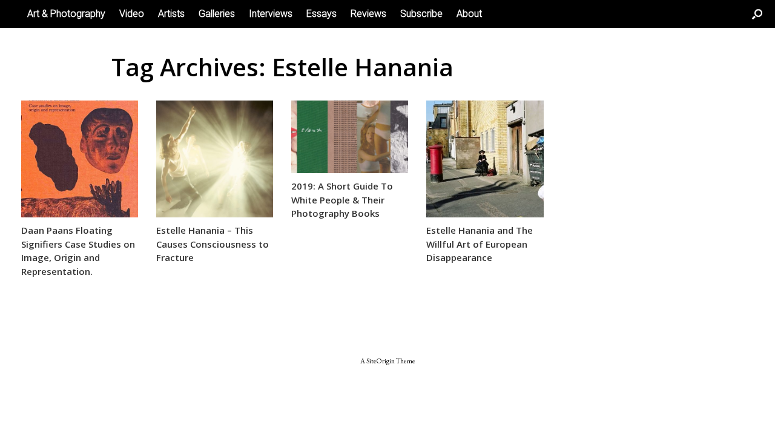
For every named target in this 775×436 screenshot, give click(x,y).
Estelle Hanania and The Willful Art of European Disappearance (479, 243)
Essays (321, 13)
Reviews (368, 13)
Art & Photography (66, 13)
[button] (757, 14)
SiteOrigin (380, 360)
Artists (171, 13)
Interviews (270, 13)
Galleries (217, 13)
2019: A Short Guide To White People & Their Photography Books (342, 199)
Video (131, 13)
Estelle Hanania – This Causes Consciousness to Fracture (212, 243)
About (469, 13)
